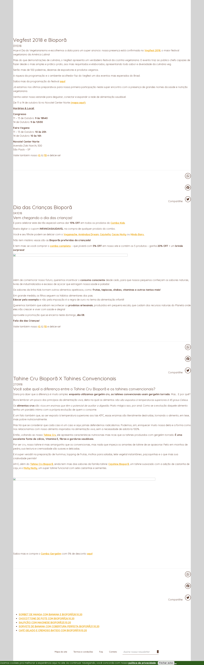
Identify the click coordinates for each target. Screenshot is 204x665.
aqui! (62, 81)
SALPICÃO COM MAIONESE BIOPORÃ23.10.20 (45, 622)
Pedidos (188, 3)
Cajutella (105, 234)
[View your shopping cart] (178, 2)
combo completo (60, 246)
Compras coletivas (47, 2)
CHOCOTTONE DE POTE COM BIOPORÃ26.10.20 (46, 618)
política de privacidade (142, 662)
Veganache (70, 234)
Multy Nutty (30, 468)
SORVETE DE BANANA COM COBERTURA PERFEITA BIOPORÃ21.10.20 (59, 626)
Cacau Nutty (119, 234)
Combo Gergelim (51, 553)
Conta (183, 3)
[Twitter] (188, 199)
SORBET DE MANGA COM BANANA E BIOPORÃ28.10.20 (50, 614)
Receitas (65, 2)
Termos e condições (83, 651)
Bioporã (102, 4)
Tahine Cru (49, 434)
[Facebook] (188, 187)
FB (45, 155)
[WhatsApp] (188, 176)
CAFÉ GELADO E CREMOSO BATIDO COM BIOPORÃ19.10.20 (53, 630)
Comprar (28, 2)
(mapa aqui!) (78, 102)
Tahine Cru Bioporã (41, 464)
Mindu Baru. (137, 234)
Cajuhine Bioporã (118, 464)
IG (39, 155)
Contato (113, 651)
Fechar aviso (166, 663)
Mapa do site (61, 651)
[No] (175, 663)
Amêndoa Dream (88, 234)
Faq (101, 651)
